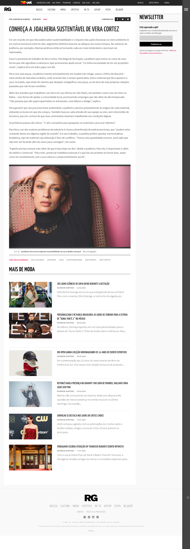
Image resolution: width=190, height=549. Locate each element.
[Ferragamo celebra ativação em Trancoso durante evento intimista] (30, 469)
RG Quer (119, 10)
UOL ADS (96, 3)
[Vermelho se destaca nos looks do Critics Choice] (30, 438)
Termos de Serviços (155, 53)
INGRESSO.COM (43, 3)
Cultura (51, 10)
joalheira (51, 260)
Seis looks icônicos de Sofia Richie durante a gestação (83, 283)
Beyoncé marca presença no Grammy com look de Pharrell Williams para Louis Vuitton (92, 385)
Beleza (39, 10)
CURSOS (76, 3)
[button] (124, 206)
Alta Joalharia (37, 260)
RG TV (86, 10)
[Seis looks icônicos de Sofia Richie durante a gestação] (30, 306)
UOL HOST (56, 3)
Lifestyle (75, 10)
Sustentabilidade (74, 260)
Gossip (97, 10)
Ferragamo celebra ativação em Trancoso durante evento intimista (90, 446)
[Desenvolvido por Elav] (91, 532)
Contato (80, 512)
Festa (108, 10)
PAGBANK (67, 3)
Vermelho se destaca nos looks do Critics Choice (80, 415)
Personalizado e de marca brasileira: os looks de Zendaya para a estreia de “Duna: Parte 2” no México (92, 316)
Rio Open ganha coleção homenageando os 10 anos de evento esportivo (92, 352)
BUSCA (140, 3)
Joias (61, 260)
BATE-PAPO (154, 3)
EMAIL (167, 3)
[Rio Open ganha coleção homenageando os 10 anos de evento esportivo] (30, 375)
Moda (63, 10)
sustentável (90, 260)
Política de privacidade (95, 512)
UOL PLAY (86, 3)
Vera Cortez (104, 260)
